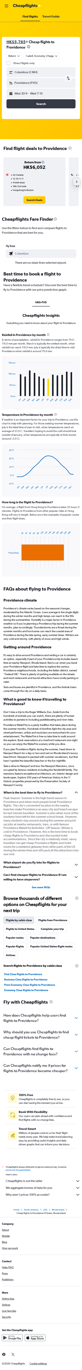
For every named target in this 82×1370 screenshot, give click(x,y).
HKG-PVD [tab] (41, 302)
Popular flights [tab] (15, 946)
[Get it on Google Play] (12, 1337)
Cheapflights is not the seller (24, 1181)
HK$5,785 (16, 42)
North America (31, 1209)
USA (45, 1209)
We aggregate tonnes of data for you (29, 1188)
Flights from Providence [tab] (52, 920)
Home (16, 1209)
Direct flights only (24, 63)
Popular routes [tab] (15, 937)
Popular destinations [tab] (42, 937)
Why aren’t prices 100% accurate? (28, 1194)
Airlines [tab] (10, 955)
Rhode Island (58, 1209)
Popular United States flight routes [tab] (51, 946)
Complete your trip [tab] (52, 928)
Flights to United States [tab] (20, 928)
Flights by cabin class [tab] (19, 920)
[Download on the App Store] (35, 1337)
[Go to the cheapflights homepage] (27, 6)
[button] (6, 6)
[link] (34, 200)
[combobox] (44, 253)
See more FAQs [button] (41, 887)
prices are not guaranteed (18, 1170)
